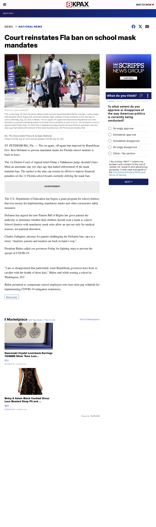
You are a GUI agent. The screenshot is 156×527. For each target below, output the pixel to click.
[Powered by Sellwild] (95, 416)
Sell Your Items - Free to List (41, 320)
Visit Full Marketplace (90, 319)
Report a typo (11, 297)
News (9, 26)
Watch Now (144, 4)
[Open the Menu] (4, 4)
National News (30, 26)
